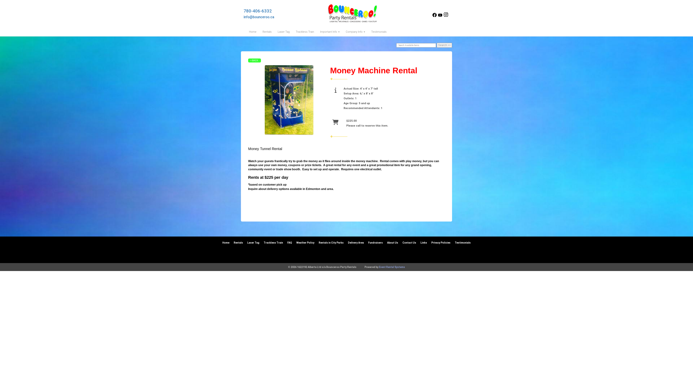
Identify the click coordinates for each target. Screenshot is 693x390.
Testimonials (379, 31)
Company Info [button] (354, 31)
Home (252, 31)
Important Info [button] (329, 31)
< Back (254, 60)
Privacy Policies (440, 242)
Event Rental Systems (392, 267)
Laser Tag (284, 31)
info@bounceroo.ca (259, 17)
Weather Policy (305, 242)
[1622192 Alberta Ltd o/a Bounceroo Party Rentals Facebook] (434, 16)
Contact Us (409, 242)
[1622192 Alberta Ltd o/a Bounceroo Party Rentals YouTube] (440, 16)
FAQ (289, 242)
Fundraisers (375, 242)
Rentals (267, 31)
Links (423, 242)
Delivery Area (356, 242)
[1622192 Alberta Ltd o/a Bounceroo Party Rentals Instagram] (446, 16)
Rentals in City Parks (331, 242)
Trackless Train (305, 31)
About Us (392, 242)
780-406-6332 (258, 11)
